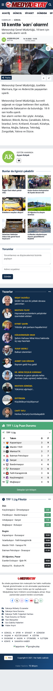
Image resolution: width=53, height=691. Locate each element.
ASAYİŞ (6, 13)
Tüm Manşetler (11, 620)
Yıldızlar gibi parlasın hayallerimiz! (31, 327)
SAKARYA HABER (22, 641)
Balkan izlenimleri (23, 352)
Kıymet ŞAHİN (21, 324)
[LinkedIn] (26, 600)
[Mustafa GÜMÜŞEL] (7, 387)
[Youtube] (31, 600)
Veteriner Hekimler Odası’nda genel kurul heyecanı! (11, 236)
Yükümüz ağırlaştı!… (24, 389)
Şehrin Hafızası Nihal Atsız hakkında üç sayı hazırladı (32, 339)
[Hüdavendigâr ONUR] (7, 338)
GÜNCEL (17, 13)
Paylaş (8, 78)
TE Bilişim (33, 666)
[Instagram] (22, 600)
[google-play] (32, 647)
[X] (17, 600)
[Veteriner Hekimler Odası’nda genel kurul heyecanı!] (13, 225)
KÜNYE (7, 641)
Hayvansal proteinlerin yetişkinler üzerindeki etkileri (31, 314)
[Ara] (50, 4)
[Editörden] (7, 400)
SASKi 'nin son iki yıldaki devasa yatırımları (30, 302)
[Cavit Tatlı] (7, 412)
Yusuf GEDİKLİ (21, 349)
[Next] (36, 600)
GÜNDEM (42, 13)
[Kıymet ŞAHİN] (7, 325)
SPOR (18, 633)
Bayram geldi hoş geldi (26, 364)
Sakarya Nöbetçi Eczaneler (16, 608)
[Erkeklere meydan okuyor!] (13, 203)
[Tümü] (49, 291)
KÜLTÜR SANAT (21, 635)
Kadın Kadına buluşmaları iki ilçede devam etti (38, 191)
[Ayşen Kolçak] (8, 156)
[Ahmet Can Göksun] (7, 362)
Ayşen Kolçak (23, 155)
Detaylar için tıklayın (26, 489)
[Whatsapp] (41, 600)
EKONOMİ (8, 638)
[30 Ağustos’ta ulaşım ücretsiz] (39, 203)
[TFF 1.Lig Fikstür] (49, 499)
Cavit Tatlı (20, 411)
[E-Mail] (19, 161)
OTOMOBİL (31, 638)
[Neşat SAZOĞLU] (7, 300)
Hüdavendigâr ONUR (25, 335)
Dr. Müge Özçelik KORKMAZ (28, 372)
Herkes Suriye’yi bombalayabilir (30, 414)
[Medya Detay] (26, 4)
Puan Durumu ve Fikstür (15, 617)
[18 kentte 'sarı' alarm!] (26, 59)
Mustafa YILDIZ (22, 310)
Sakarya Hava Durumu (14, 611)
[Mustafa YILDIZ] (7, 313)
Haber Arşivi (10, 625)
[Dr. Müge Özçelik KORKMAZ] (7, 375)
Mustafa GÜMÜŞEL (24, 386)
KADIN (20, 638)
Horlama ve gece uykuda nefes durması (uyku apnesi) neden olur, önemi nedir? (31, 377)
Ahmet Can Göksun (24, 361)
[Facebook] (12, 600)
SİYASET (29, 13)
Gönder (7, 276)
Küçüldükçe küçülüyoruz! (27, 401)
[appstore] (19, 647)
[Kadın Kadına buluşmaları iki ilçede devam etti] (39, 182)
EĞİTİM (36, 635)
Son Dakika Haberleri (14, 623)
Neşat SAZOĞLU (22, 298)
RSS (10, 658)
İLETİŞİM (44, 638)
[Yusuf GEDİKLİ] (7, 350)
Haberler (6, 20)
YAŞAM (7, 635)
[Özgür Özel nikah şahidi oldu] (13, 182)
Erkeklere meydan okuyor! (12, 212)
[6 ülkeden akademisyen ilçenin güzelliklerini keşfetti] (39, 225)
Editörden (20, 398)
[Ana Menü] (3, 4)
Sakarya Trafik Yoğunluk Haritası (19, 614)
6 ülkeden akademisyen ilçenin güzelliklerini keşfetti (37, 236)
